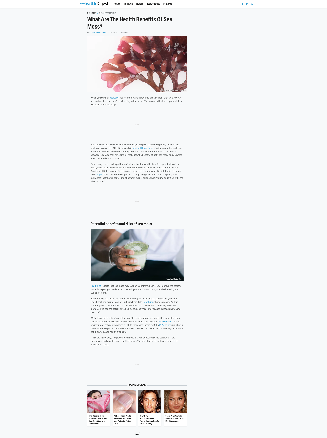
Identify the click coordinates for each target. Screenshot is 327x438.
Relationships (153, 3)
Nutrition (128, 3)
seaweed (114, 97)
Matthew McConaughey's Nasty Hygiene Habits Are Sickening (149, 419)
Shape (98, 174)
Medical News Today (143, 148)
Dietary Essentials (107, 13)
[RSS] (251, 4)
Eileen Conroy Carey (98, 32)
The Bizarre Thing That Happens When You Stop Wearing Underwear (98, 419)
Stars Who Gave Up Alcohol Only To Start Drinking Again (174, 418)
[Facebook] (242, 4)
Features (167, 3)
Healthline (96, 285)
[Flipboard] (247, 4)
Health (117, 3)
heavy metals (164, 321)
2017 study (165, 325)
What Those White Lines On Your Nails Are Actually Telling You (122, 419)
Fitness (139, 3)
